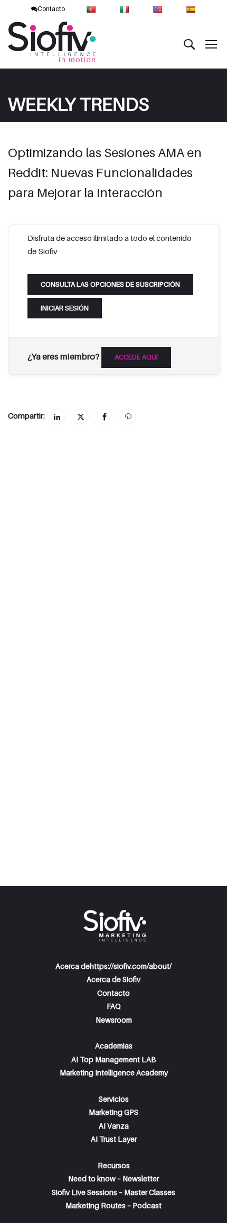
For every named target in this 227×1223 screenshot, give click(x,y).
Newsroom (114, 1019)
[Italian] (125, 8)
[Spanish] (192, 8)
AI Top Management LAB (113, 1059)
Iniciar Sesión (65, 308)
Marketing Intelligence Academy (114, 1072)
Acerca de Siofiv (113, 979)
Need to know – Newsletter (113, 1178)
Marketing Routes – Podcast (113, 1205)
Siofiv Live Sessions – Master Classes (113, 1192)
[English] (159, 8)
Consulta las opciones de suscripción (110, 284)
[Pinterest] (128, 416)
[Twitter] (81, 416)
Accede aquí (136, 357)
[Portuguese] (92, 8)
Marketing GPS (113, 1112)
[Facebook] (104, 416)
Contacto (51, 9)
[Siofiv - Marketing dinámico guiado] (53, 44)
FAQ (114, 1006)
